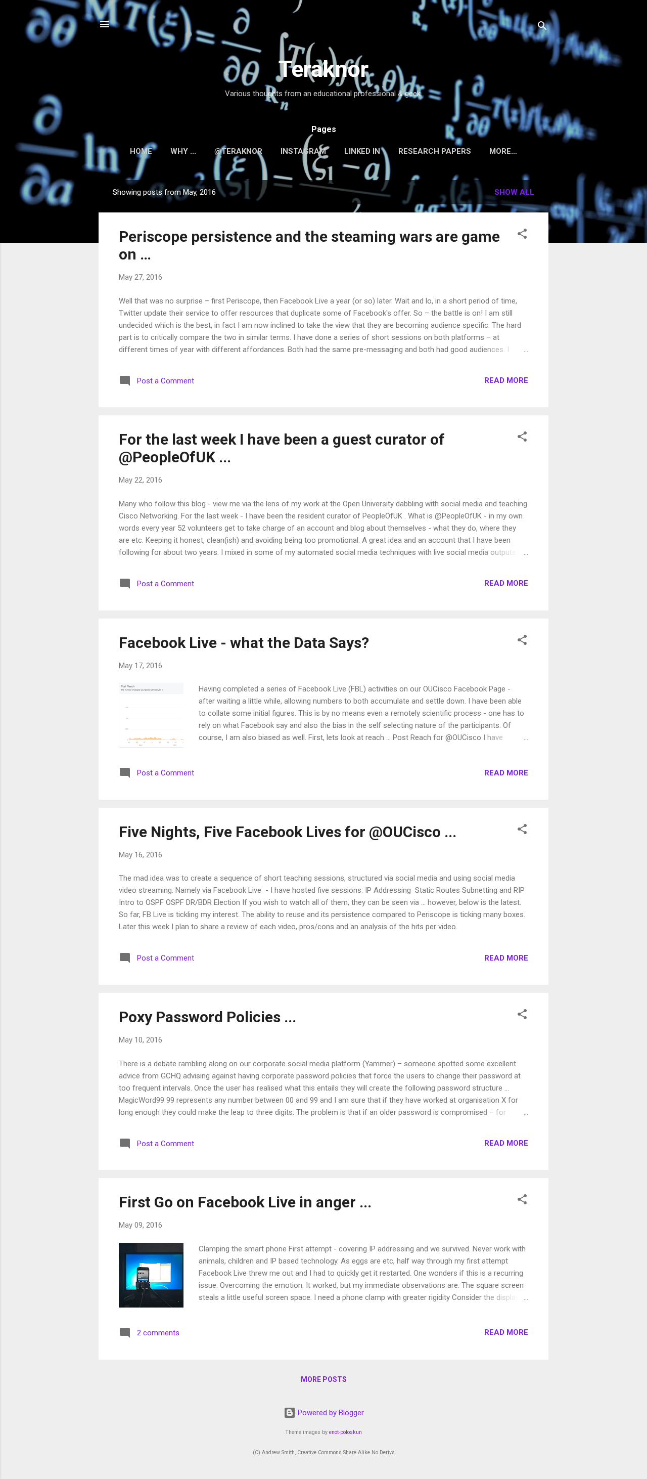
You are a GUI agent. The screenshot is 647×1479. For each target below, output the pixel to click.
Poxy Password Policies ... (207, 1017)
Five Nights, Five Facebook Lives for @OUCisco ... (287, 832)
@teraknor (238, 151)
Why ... (183, 151)
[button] (522, 235)
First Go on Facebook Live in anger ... (245, 1202)
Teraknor (323, 69)
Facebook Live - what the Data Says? (244, 642)
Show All (514, 192)
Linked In (362, 151)
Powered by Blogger (330, 1412)
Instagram (303, 151)
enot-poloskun (345, 1432)
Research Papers (434, 151)
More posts (324, 1379)
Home (141, 151)
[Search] (542, 27)
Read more (506, 380)
